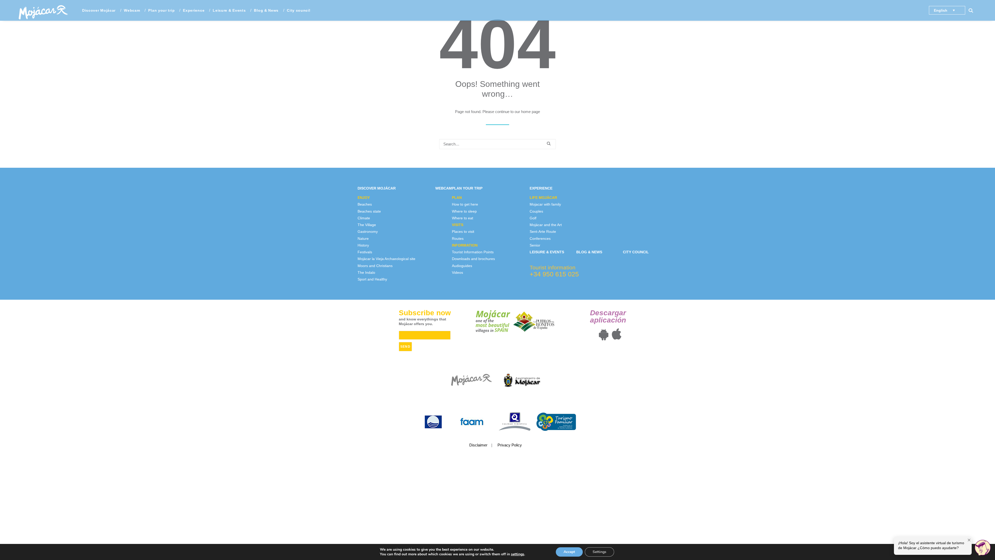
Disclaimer (478, 445)
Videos (457, 272)
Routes (458, 238)
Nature (363, 238)
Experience (541, 188)
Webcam (132, 10)
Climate (364, 218)
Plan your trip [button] (161, 10)
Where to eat (462, 218)
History (363, 245)
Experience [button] (193, 10)
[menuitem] (99, 10)
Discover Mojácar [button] (99, 10)
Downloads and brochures (473, 259)
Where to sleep (464, 211)
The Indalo (366, 272)
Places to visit (463, 231)
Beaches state (369, 211)
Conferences (540, 238)
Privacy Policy (509, 445)
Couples (536, 211)
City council (298, 10)
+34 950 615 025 (554, 274)
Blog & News (266, 10)
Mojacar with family (545, 204)
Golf (533, 218)
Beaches (365, 204)
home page (530, 111)
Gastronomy (368, 231)
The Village (367, 225)
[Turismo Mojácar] (43, 10)
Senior (535, 245)
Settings (599, 551)
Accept (569, 551)
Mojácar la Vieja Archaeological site (386, 259)
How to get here (465, 204)
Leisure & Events (229, 10)
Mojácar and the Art (546, 225)
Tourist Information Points (473, 252)
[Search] (497, 144)
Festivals (365, 252)
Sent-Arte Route (543, 231)
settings (517, 554)
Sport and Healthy (372, 279)
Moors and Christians (375, 266)
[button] (973, 10)
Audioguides (462, 266)
